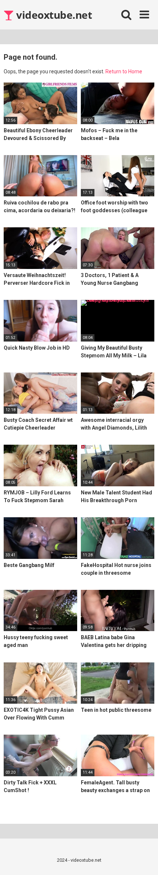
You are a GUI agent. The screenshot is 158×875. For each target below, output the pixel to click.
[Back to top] (144, 860)
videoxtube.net (53, 15)
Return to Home (123, 71)
